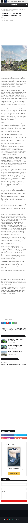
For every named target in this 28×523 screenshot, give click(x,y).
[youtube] (20, 438)
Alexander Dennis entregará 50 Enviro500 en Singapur (15, 340)
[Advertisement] (14, 34)
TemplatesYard (12, 519)
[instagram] (7, 438)
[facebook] (7, 435)
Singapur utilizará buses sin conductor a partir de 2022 (15, 346)
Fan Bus (14, 5)
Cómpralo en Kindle (14, 473)
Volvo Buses (11, 9)
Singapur (6, 319)
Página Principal (4, 9)
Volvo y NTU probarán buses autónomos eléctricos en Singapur (16, 352)
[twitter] (20, 435)
